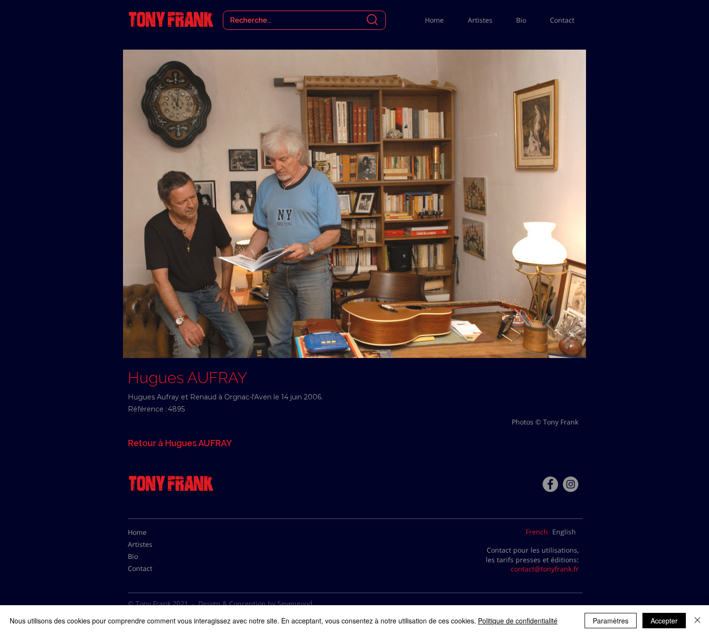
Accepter (664, 620)
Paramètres (610, 620)
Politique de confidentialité (518, 620)
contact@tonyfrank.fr (545, 568)
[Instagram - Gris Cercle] (570, 484)
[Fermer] (697, 620)
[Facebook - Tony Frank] (550, 484)
